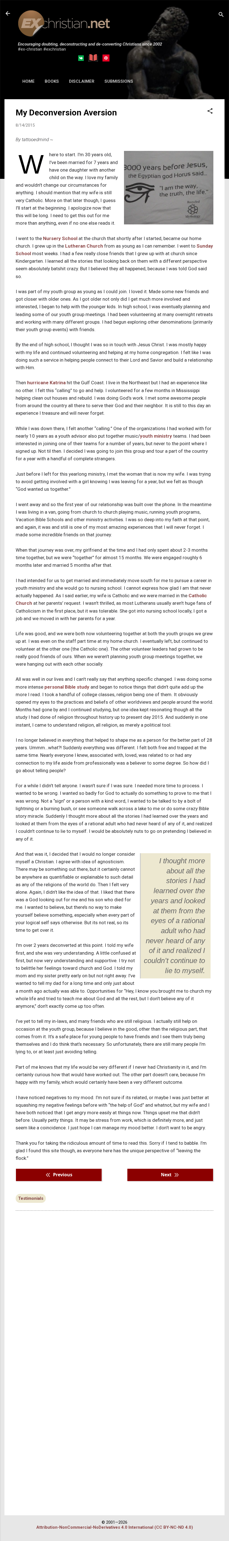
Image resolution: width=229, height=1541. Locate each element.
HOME (28, 81)
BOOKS (52, 81)
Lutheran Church (84, 246)
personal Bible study (66, 687)
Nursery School (60, 238)
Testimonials (30, 1198)
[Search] (221, 15)
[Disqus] (114, 1286)
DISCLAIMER (81, 81)
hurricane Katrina (46, 382)
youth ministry (156, 436)
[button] (210, 111)
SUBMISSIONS (118, 81)
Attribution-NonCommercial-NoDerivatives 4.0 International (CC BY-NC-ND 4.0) (114, 1527)
